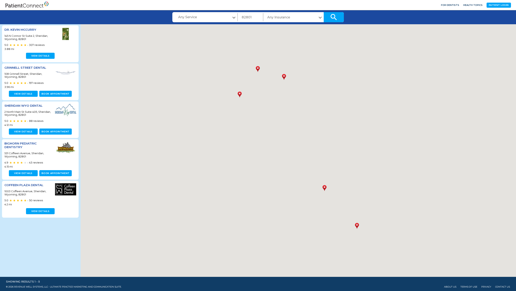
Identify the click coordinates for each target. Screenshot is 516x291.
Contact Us (502, 287)
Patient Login (499, 5)
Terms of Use (468, 287)
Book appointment (56, 93)
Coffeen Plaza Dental (23, 185)
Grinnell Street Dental (25, 68)
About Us (450, 287)
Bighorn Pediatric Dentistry (20, 145)
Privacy (486, 287)
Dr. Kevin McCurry (20, 30)
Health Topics (473, 5)
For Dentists (450, 5)
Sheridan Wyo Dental (23, 106)
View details (40, 55)
